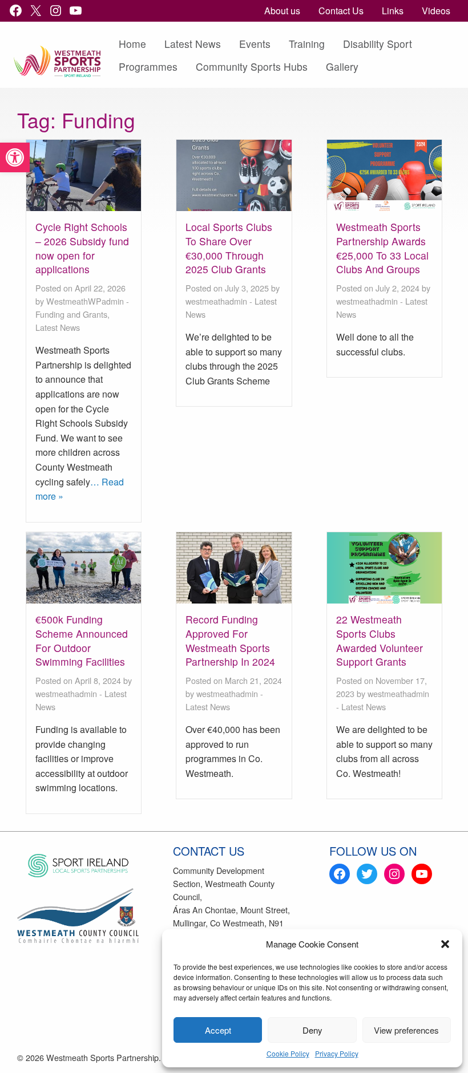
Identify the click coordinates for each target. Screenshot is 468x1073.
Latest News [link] (192, 44)
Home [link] (132, 44)
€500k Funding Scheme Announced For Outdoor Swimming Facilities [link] (81, 640)
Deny (312, 1030)
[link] (15, 157)
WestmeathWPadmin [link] (85, 301)
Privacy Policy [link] (336, 1053)
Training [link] (307, 44)
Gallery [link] (342, 66)
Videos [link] (436, 10)
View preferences (406, 1030)
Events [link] (255, 44)
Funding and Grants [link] (71, 314)
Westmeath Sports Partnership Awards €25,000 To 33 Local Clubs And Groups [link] (382, 248)
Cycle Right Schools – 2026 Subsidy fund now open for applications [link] (82, 248)
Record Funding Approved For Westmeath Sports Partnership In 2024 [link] (230, 640)
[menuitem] (282, 11)
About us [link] (282, 10)
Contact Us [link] (341, 10)
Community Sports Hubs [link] (252, 66)
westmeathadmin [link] (216, 301)
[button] (445, 944)
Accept (218, 1030)
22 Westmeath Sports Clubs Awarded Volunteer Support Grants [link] (379, 640)
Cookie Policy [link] (288, 1053)
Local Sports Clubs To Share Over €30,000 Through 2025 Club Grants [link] (228, 248)
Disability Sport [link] (377, 44)
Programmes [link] (148, 66)
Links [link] (393, 10)
